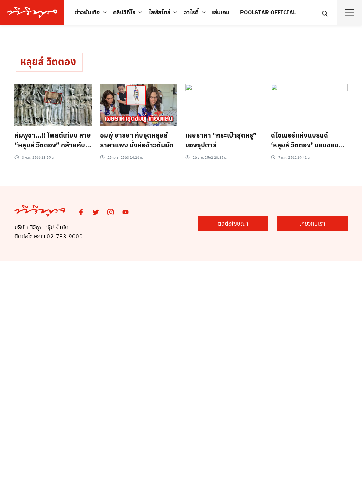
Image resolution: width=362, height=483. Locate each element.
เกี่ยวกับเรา (312, 223)
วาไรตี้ (191, 12)
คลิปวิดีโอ (124, 12)
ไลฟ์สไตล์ (159, 12)
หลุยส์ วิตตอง (48, 61)
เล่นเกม (220, 12)
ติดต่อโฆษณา (233, 223)
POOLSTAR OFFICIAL (268, 12)
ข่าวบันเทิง (87, 12)
